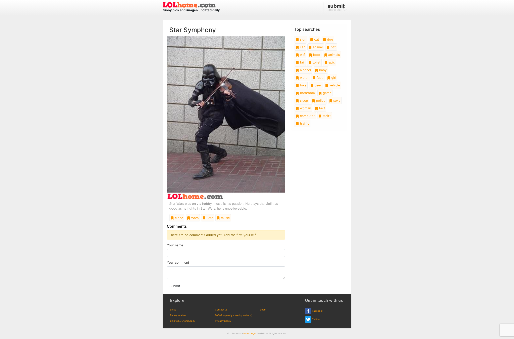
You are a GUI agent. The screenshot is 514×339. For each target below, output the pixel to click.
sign (302, 39)
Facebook (317, 310)
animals (333, 55)
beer (317, 85)
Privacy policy (223, 320)
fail (302, 62)
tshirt (326, 116)
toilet (316, 62)
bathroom (307, 93)
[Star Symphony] (226, 117)
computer (307, 116)
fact (321, 108)
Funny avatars (178, 315)
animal (317, 47)
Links (173, 309)
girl (333, 78)
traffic (304, 123)
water (304, 78)
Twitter (315, 319)
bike (302, 85)
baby (322, 70)
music (225, 218)
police (320, 100)
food (316, 55)
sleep (303, 100)
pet (333, 47)
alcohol (305, 70)
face (319, 78)
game (326, 93)
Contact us (221, 309)
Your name (175, 245)
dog (329, 39)
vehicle (334, 85)
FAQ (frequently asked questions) (233, 315)
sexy (336, 100)
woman (305, 108)
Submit (174, 286)
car (302, 47)
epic (331, 62)
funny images (249, 333)
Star (209, 218)
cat (316, 39)
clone (178, 218)
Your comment (178, 262)
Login (263, 309)
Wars (194, 218)
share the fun (337, 7)
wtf (302, 55)
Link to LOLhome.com (182, 320)
